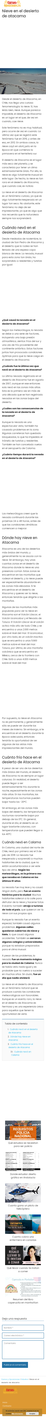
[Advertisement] (23, 42)
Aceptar (32, 1413)
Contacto (7, 1406)
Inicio (5, 1402)
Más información (17, 1414)
